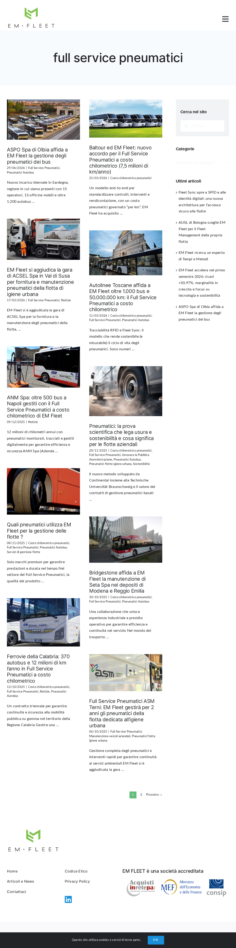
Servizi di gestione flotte (23, 552)
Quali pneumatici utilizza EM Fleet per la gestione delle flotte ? (39, 531)
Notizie (66, 300)
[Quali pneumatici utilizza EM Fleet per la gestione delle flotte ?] (43, 491)
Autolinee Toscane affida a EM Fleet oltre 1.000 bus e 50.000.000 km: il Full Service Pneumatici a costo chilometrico (122, 297)
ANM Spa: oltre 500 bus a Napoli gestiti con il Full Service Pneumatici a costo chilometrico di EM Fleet (38, 406)
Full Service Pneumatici (44, 168)
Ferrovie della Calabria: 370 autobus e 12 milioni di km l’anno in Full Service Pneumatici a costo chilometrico (38, 668)
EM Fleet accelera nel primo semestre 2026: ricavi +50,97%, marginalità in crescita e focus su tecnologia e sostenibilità (202, 282)
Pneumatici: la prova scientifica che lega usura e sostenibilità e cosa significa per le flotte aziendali (121, 435)
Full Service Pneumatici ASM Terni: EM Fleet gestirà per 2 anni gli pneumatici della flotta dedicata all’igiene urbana (122, 713)
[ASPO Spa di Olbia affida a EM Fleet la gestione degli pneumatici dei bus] (43, 119)
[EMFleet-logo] (31, 6)
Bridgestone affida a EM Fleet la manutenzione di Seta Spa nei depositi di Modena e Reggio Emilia (117, 582)
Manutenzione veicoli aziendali (109, 736)
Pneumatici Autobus (20, 172)
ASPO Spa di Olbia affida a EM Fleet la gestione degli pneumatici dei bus (37, 156)
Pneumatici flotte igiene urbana (110, 464)
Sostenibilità (141, 464)
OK (156, 940)
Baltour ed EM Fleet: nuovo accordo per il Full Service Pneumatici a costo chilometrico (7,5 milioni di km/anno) (120, 160)
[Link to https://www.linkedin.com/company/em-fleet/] (66, 899)
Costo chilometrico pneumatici (131, 178)
